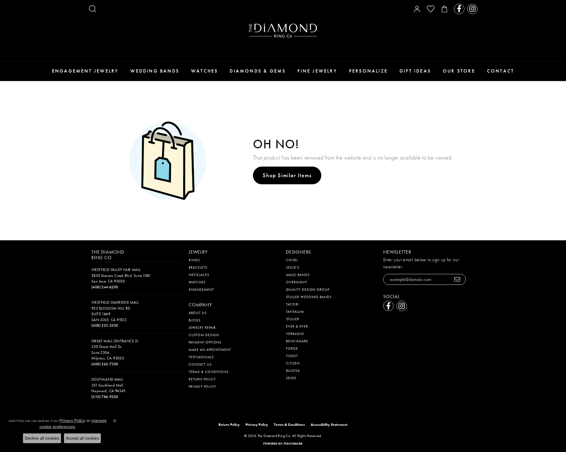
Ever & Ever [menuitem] (297, 326)
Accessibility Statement (329, 424)
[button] (92, 9)
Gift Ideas (415, 71)
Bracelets (198, 267)
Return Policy (202, 379)
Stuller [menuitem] (292, 319)
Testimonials (201, 357)
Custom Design (204, 335)
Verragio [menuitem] (295, 333)
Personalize (368, 71)
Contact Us (200, 364)
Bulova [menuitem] (293, 370)
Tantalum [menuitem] (295, 311)
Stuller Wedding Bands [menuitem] (309, 297)
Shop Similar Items (287, 175)
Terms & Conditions (208, 371)
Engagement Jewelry (85, 71)
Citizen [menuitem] (293, 363)
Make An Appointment (210, 349)
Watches (204, 71)
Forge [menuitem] (292, 348)
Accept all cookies (82, 438)
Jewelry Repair (202, 327)
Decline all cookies (42, 438)
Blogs (194, 320)
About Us (198, 312)
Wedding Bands (154, 71)
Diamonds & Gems (258, 71)
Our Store (459, 71)
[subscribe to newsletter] (457, 279)
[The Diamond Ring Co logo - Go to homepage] (283, 30)
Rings (194, 260)
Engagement (201, 289)
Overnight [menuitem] (296, 282)
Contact (500, 71)
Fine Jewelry (317, 71)
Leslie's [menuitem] (292, 267)
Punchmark (293, 444)
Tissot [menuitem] (292, 356)
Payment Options (205, 342)
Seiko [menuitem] (291, 378)
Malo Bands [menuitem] (298, 274)
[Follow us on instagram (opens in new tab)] (472, 9)
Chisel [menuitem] (292, 260)
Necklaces (199, 274)
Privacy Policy (202, 386)
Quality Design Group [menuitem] (307, 289)
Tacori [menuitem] (292, 304)
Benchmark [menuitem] (297, 341)
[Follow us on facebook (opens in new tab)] (459, 9)
